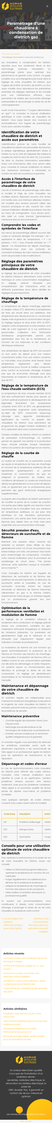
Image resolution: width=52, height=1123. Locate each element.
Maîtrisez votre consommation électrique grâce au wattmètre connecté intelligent (38, 925)
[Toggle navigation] (47, 6)
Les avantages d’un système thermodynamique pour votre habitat (13, 923)
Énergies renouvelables (12, 54)
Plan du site (26, 1121)
